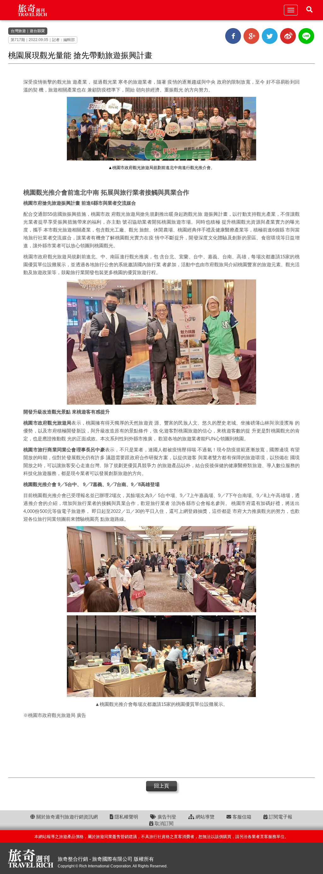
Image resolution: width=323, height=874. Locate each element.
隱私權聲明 (125, 816)
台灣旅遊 (18, 31)
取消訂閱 (163, 823)
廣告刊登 (166, 816)
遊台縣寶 (37, 31)
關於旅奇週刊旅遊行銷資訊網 (66, 816)
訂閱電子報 (279, 816)
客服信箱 (241, 816)
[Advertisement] (161, 747)
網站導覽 (204, 816)
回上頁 (161, 786)
